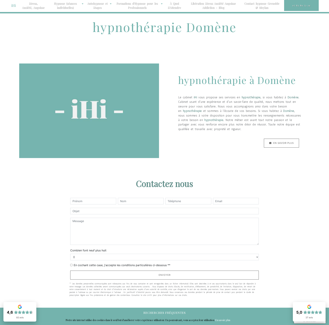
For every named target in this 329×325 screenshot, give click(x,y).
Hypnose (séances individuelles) (65, 5)
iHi (13, 5)
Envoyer (164, 275)
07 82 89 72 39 (301, 5)
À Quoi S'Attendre (174, 5)
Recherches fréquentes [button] (164, 313)
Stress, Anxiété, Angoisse (33, 5)
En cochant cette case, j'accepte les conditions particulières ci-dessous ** (122, 265)
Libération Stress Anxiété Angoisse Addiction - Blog (213, 5)
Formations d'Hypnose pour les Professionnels (137, 5)
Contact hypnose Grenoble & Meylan (261, 5)
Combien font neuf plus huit (88, 250)
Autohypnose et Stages (97, 5)
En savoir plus (283, 143)
